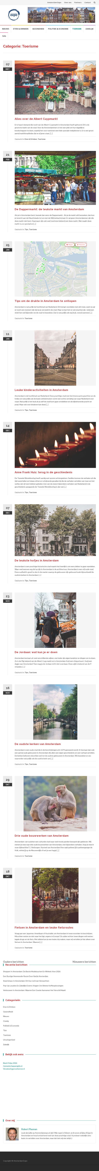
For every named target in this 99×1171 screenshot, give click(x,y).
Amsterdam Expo (54, 2)
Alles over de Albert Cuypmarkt (36, 118)
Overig (6, 1021)
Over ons (67, 2)
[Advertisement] (49, 1095)
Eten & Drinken (20, 29)
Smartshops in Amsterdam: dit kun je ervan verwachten (26, 981)
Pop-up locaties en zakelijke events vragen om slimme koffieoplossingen (33, 986)
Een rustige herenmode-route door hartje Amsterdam (25, 976)
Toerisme (76, 29)
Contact (87, 2)
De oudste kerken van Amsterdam (38, 744)
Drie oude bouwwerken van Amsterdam (42, 835)
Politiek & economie (58, 29)
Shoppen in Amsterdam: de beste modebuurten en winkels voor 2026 (31, 971)
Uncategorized (9, 1040)
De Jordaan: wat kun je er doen (36, 652)
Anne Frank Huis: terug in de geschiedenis (43, 472)
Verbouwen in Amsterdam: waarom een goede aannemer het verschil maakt (34, 990)
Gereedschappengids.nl (12, 1066)
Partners (77, 2)
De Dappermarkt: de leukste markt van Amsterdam (49, 209)
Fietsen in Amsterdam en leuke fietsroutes (44, 927)
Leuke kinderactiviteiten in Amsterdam (41, 390)
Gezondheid (38, 29)
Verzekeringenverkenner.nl (14, 1069)
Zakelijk (89, 29)
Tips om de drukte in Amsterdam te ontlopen (45, 301)
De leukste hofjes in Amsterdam (37, 560)
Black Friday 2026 (10, 1063)
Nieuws (5, 29)
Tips (4, 36)
